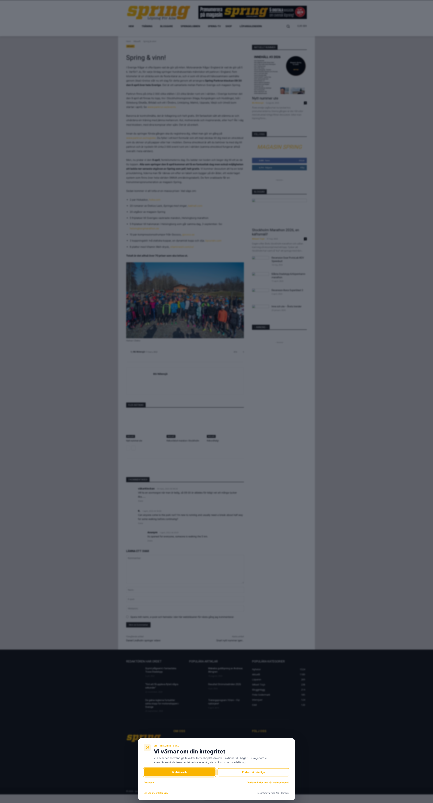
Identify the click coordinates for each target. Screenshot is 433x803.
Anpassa (149, 782)
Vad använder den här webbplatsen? (268, 782)
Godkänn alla (179, 772)
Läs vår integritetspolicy (156, 793)
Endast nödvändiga (253, 772)
